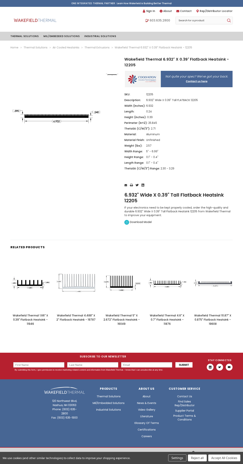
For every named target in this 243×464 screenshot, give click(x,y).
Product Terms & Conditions (184, 417)
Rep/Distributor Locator (216, 11)
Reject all (197, 458)
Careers (146, 436)
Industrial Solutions (100, 36)
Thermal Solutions (24, 36)
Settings (177, 458)
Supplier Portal (184, 411)
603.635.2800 (160, 20)
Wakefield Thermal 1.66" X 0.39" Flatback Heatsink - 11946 (30, 320)
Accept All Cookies (224, 458)
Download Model (140, 222)
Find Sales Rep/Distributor (185, 403)
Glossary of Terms (146, 423)
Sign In (150, 11)
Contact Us (184, 396)
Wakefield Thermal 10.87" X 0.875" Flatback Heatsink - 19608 (212, 320)
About (167, 11)
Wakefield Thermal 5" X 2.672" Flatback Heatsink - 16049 (121, 320)
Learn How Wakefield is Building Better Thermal (144, 3)
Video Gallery (146, 410)
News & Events (146, 403)
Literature (146, 416)
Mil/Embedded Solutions (61, 36)
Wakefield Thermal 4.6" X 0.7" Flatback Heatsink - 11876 (167, 320)
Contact (186, 11)
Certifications (147, 430)
